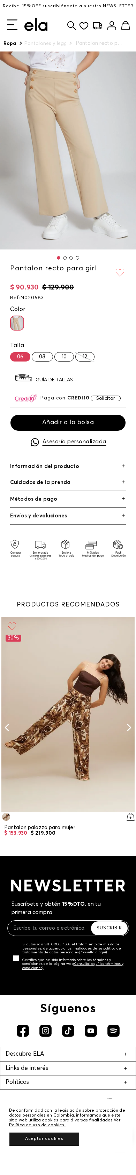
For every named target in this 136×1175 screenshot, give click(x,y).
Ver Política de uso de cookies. (64, 1122)
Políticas (17, 1082)
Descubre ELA (25, 1054)
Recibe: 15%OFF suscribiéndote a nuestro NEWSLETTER (68, 6)
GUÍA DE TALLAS (54, 380)
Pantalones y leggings (45, 43)
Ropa (9, 43)
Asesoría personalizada (74, 441)
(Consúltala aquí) (93, 952)
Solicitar (105, 398)
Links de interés (27, 1068)
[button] (58, 258)
